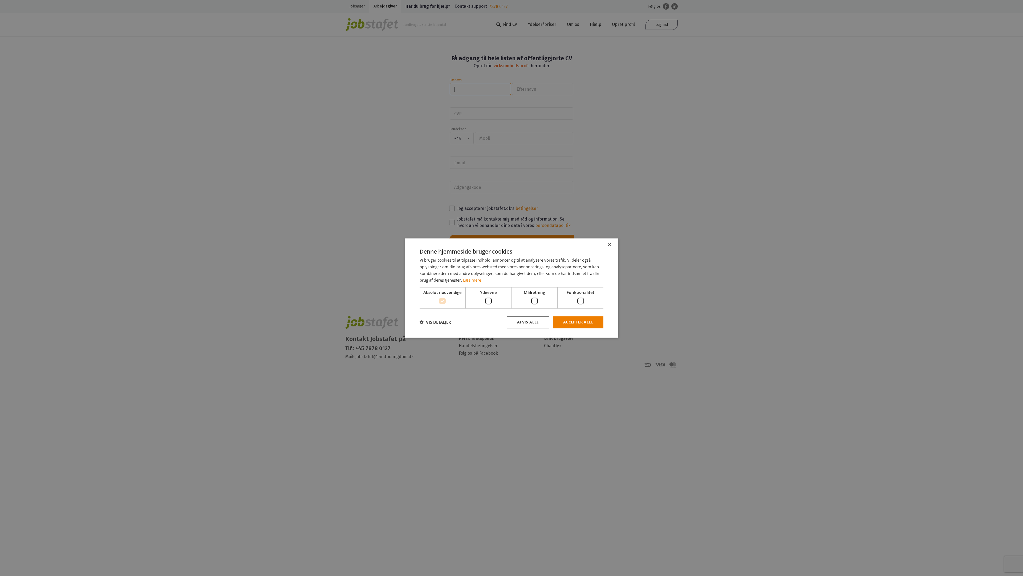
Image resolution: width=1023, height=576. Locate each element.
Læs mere (472, 280)
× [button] (609, 245)
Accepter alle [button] (578, 322)
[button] (435, 322)
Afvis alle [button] (528, 322)
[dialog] (511, 288)
